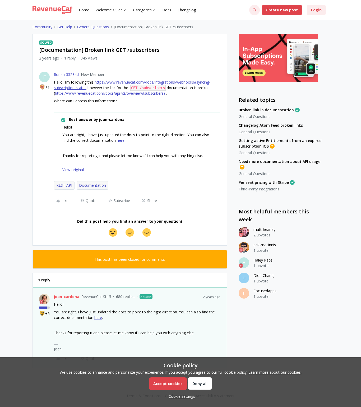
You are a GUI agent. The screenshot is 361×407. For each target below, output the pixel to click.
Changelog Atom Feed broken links (271, 125)
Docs (166, 9)
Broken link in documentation (266, 109)
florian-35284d (66, 74)
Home (84, 9)
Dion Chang (263, 275)
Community (42, 26)
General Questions (93, 26)
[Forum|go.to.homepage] (52, 10)
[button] (282, 10)
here (120, 140)
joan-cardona (66, 296)
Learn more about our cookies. (275, 372)
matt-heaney (264, 229)
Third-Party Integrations (259, 188)
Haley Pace (262, 260)
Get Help (64, 26)
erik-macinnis (264, 244)
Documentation (92, 185)
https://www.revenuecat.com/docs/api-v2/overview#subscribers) (110, 93)
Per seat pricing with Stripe (264, 182)
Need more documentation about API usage (279, 161)
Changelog (187, 9)
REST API (64, 185)
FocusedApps (264, 290)
